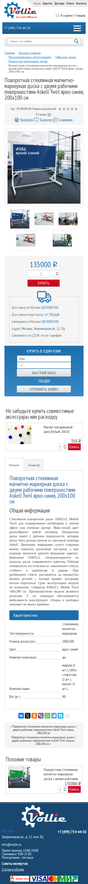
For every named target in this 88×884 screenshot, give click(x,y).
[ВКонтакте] (21, 715)
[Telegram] (54, 715)
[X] (28, 715)
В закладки (46, 120)
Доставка (59, 3)
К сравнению (66, 120)
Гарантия (47, 3)
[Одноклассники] (34, 715)
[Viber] (41, 715)
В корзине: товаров (73, 15)
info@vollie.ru (11, 844)
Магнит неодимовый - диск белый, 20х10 (59, 429)
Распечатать (26, 120)
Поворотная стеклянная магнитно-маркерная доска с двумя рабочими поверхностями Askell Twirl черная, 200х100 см (43, 740)
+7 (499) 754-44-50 (17, 28)
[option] (44, 437)
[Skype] (60, 715)
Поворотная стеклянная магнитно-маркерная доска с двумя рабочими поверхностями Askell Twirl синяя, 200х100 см (44, 729)
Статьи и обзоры (13, 869)
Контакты (81, 3)
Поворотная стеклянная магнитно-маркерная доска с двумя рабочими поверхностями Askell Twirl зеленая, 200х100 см (61, 773)
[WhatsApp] (47, 715)
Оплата (70, 3)
